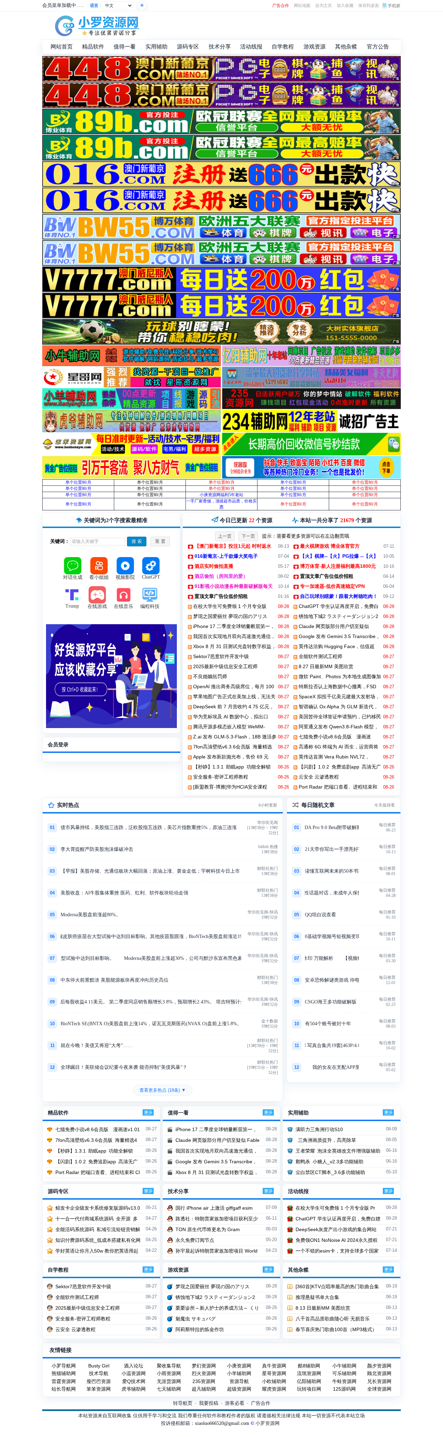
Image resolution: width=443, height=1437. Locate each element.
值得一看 (178, 1113)
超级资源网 (239, 1389)
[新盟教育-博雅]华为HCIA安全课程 (230, 787)
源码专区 (58, 1191)
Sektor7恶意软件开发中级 (221, 656)
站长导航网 (64, 1389)
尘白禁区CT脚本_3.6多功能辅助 (330, 1172)
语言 (94, 5)
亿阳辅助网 (309, 1381)
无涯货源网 (169, 1381)
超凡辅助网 (204, 1389)
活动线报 (298, 1191)
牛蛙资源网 (344, 1381)
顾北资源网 (379, 1373)
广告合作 (280, 5)
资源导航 (239, 1381)
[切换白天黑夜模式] (142, 5)
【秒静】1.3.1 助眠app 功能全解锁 (232, 767)
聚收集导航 (169, 1365)
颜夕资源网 (379, 1365)
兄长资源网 (379, 1381)
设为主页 (323, 5)
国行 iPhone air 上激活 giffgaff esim (214, 1208)
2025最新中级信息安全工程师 (225, 666)
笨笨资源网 (99, 1389)
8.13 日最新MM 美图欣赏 (323, 1308)
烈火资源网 (204, 1373)
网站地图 (302, 5)
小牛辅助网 (344, 1365)
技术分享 (178, 1191)
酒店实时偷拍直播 (214, 566)
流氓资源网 (309, 1373)
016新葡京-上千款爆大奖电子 (226, 556)
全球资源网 (379, 1389)
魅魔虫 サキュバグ (195, 1318)
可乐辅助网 (344, 1373)
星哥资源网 (274, 1373)
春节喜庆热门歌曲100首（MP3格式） (336, 1329)
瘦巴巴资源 (99, 1381)
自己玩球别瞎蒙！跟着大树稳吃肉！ (339, 596)
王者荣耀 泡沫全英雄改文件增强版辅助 (338, 1151)
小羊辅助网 (239, 1373)
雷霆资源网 (64, 1381)
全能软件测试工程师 (320, 656)
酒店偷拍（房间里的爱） (221, 576)
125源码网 (344, 1389)
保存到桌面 (368, 5)
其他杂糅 (298, 1270)
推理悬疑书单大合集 (317, 1297)
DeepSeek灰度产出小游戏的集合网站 (336, 1229)
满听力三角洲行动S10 (319, 1129)
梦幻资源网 (204, 1365)
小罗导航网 (64, 1365)
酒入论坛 (133, 1365)
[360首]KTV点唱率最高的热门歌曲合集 (337, 1286)
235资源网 (203, 1381)
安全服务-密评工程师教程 (220, 777)
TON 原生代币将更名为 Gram (207, 1229)
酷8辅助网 (309, 1365)
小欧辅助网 (274, 1381)
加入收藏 (345, 5)
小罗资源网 (267, 1423)
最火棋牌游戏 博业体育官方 (330, 546)
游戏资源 (178, 1270)
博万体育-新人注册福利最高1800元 (338, 566)
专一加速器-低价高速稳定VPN (332, 586)
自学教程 (58, 1270)
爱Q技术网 (133, 1381)
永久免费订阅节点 (194, 1240)
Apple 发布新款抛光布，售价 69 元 (231, 757)
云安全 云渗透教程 (319, 777)
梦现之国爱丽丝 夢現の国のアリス (230, 616)
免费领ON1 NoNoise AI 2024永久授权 (337, 1240)
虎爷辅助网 (133, 1389)
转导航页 (182, 1403)
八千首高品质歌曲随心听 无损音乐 (333, 1318)
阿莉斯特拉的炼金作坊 (199, 1329)
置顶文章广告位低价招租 (326, 576)
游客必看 (234, 1403)
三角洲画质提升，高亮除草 (326, 1140)
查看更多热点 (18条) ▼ (162, 1090)
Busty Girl (98, 1365)
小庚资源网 (239, 1365)
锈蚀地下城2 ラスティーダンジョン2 (338, 616)
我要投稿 (208, 1403)
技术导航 (98, 1373)
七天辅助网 (169, 1389)
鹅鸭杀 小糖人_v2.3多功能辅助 (329, 1161)
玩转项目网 (309, 1389)
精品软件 (58, 1113)
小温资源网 (133, 1373)
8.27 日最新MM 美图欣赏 (326, 666)
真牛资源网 (274, 1365)
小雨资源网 (169, 1373)
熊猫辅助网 (64, 1373)
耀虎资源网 (274, 1389)
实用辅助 (298, 1113)
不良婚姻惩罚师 (210, 676)
